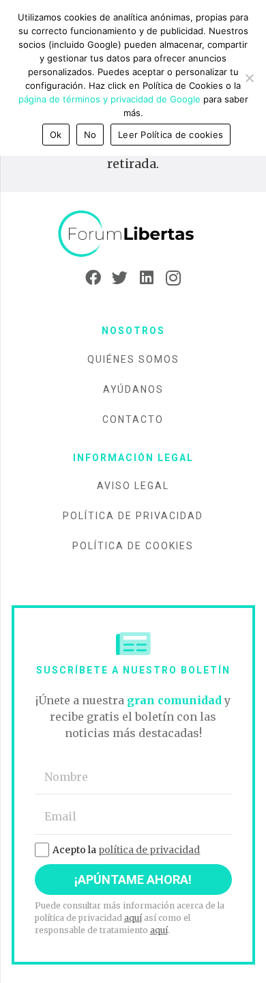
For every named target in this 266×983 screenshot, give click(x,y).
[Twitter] (120, 278)
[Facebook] (93, 278)
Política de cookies (133, 545)
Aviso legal (133, 485)
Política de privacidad (133, 515)
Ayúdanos (133, 389)
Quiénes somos (133, 359)
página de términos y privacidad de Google (109, 99)
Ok (56, 134)
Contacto (133, 419)
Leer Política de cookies (170, 134)
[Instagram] (173, 278)
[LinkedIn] (146, 278)
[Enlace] (133, 234)
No (90, 134)
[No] (249, 78)
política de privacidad (149, 850)
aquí (133, 918)
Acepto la (126, 850)
